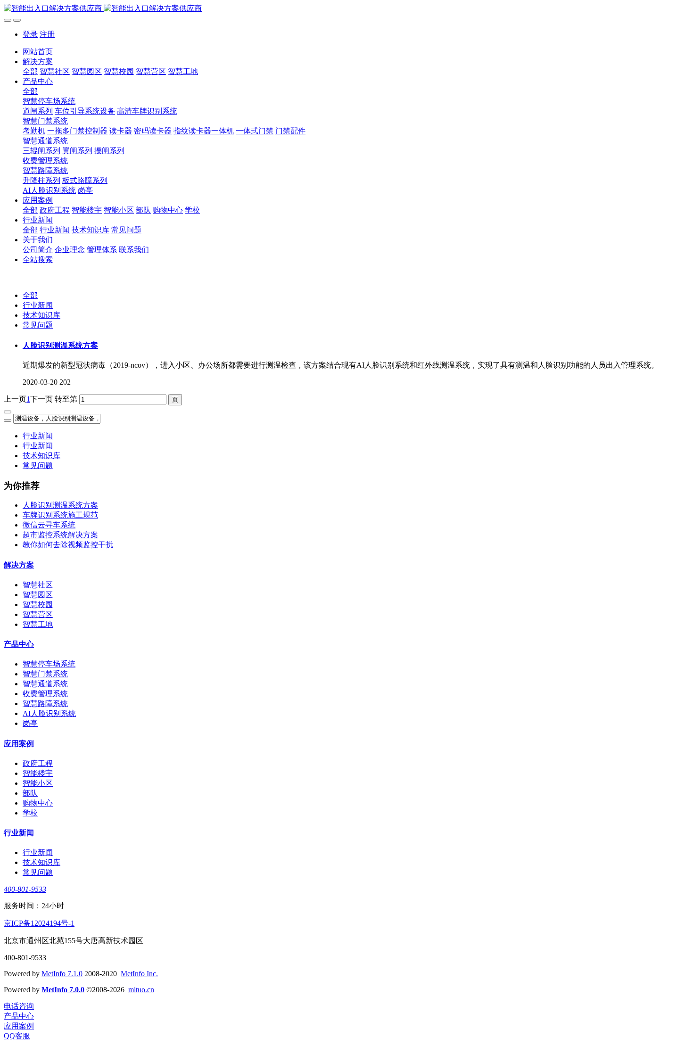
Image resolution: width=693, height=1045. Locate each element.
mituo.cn (141, 990)
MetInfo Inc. (139, 974)
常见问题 (38, 325)
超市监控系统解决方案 (60, 535)
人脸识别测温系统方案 (60, 505)
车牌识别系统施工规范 (60, 515)
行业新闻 (38, 305)
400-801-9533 (25, 889)
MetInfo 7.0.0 (62, 990)
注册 (47, 34)
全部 (30, 71)
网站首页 (38, 52)
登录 (30, 34)
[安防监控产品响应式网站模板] (346, 9)
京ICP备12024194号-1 (39, 923)
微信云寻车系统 (49, 525)
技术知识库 (41, 315)
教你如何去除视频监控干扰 (68, 545)
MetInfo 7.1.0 (61, 974)
